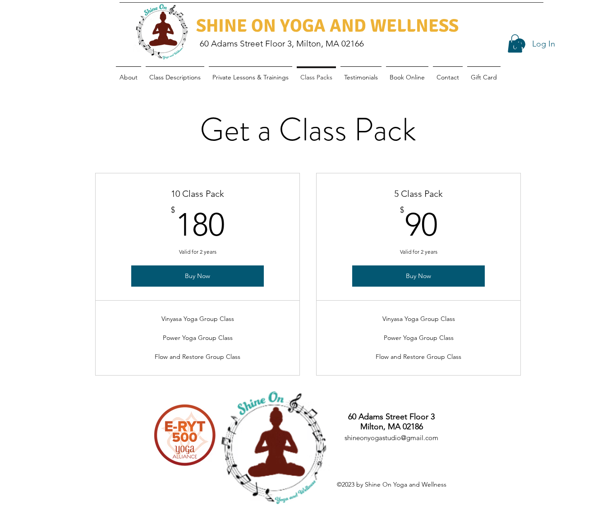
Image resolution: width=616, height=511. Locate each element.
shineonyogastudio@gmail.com (391, 437)
